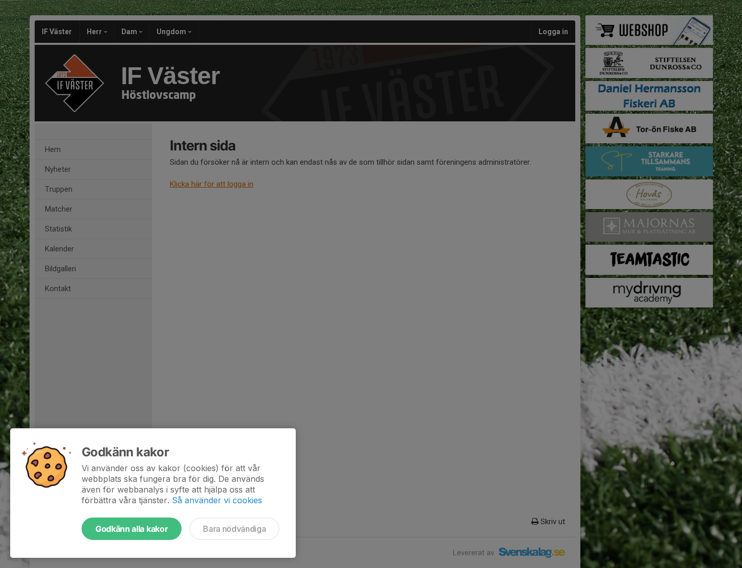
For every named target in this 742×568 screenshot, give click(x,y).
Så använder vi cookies (217, 500)
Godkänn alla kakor (131, 529)
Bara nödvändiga (234, 529)
